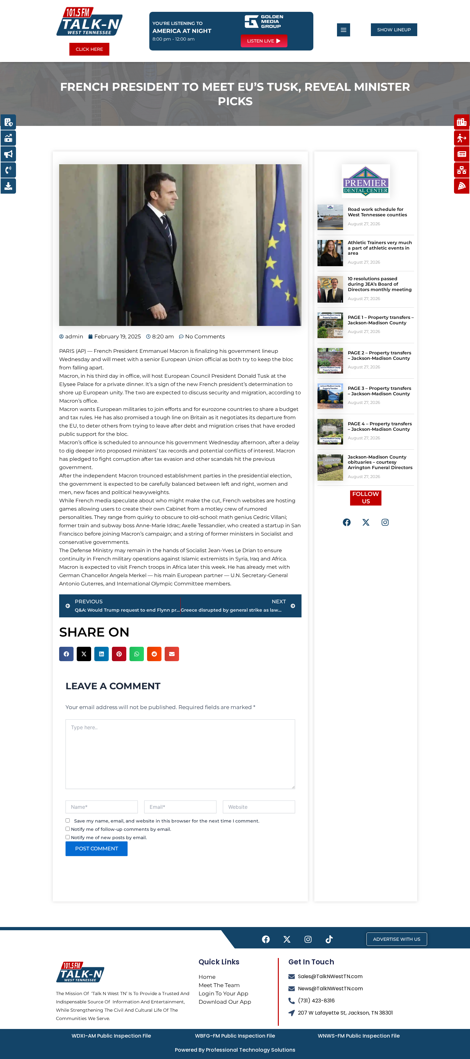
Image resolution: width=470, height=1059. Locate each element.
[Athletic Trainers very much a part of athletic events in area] (330, 253)
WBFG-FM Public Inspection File (235, 1036)
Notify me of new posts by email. (109, 837)
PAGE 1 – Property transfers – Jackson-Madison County (381, 320)
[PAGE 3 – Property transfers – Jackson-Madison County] (330, 396)
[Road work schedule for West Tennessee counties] (330, 217)
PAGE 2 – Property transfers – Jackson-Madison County (379, 355)
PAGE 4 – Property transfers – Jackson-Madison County (380, 426)
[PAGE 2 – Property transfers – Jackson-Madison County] (330, 361)
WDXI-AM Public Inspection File (111, 1036)
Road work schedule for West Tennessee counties (377, 212)
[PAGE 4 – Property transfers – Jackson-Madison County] (330, 431)
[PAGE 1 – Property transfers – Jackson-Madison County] (330, 325)
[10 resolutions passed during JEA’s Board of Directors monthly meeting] (330, 289)
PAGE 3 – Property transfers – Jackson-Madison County (379, 391)
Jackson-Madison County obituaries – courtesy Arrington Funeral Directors (380, 462)
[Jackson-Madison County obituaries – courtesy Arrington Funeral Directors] (330, 467)
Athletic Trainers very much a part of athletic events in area (380, 248)
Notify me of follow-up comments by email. (121, 829)
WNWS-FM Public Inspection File (359, 1036)
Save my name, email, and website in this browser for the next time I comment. (166, 821)
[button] (66, 654)
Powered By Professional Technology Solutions (235, 1050)
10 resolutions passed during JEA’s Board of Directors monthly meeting (380, 284)
